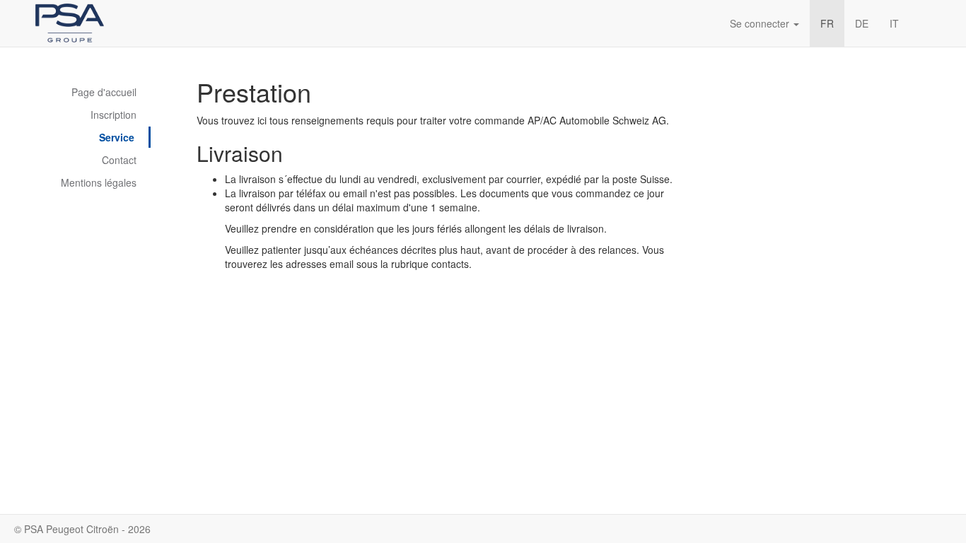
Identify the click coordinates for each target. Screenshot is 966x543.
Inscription (113, 114)
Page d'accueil (103, 92)
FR (827, 23)
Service (116, 137)
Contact (119, 160)
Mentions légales (98, 182)
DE (861, 23)
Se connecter (761, 23)
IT (894, 23)
